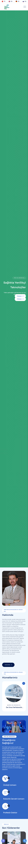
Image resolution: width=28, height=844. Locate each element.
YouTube (7, 833)
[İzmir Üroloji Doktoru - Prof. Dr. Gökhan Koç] (6, 7)
